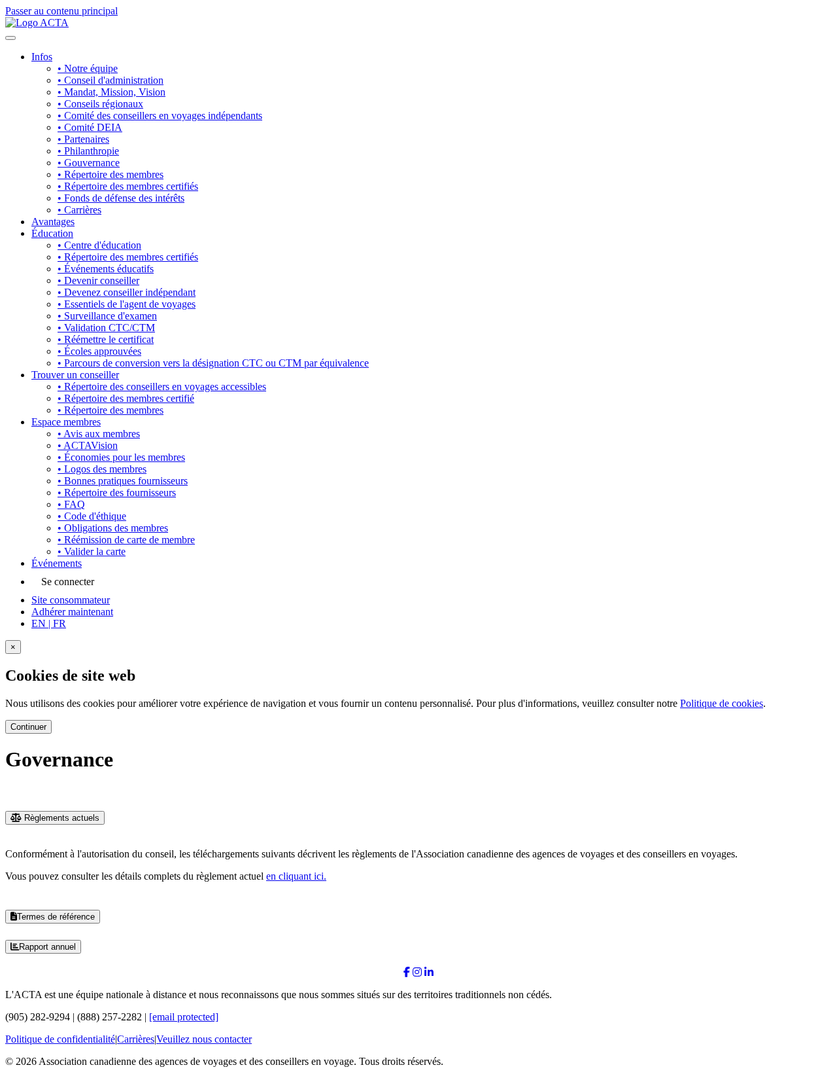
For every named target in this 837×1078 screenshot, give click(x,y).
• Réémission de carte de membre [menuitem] (126, 539)
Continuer (28, 727)
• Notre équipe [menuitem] (88, 68)
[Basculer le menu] (10, 38)
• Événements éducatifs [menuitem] (106, 268)
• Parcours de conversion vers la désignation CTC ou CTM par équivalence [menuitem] (213, 362)
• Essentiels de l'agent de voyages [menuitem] (127, 304)
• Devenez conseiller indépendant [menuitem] (127, 292)
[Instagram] (417, 972)
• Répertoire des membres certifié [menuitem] (126, 398)
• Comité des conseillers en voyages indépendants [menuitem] (160, 115)
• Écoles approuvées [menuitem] (99, 351)
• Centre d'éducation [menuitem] (99, 245)
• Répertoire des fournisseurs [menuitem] (117, 492)
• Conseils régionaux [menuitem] (100, 103)
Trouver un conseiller (75, 374)
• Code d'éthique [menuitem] (92, 516)
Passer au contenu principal (61, 10)
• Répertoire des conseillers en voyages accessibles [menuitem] (162, 386)
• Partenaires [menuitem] (83, 139)
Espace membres (66, 421)
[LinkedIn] (429, 972)
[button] (48, 623)
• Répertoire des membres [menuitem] (110, 174)
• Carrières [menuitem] (79, 209)
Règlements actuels (60, 818)
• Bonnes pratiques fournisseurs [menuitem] (123, 480)
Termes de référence (56, 917)
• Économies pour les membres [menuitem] (121, 457)
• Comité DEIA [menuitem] (90, 127)
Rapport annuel (47, 947)
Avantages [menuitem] (53, 221)
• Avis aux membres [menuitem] (99, 433)
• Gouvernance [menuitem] (89, 162)
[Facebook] (406, 972)
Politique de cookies (721, 703)
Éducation (52, 233)
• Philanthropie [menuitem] (88, 150)
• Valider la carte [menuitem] (92, 551)
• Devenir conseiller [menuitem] (98, 280)
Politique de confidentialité (60, 1039)
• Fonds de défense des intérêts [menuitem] (121, 198)
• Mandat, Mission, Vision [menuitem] (111, 92)
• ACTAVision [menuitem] (88, 445)
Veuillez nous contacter (204, 1039)
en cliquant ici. (296, 876)
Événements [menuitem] (56, 563)
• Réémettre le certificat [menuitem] (106, 339)
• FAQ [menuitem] (71, 504)
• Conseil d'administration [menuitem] (110, 80)
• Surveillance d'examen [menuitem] (107, 315)
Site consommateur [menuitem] (70, 599)
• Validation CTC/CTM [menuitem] (106, 327)
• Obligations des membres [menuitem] (113, 527)
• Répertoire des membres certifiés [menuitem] (128, 186)
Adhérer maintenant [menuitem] (72, 611)
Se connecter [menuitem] (67, 581)
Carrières (135, 1039)
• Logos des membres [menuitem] (102, 469)
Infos (41, 56)
